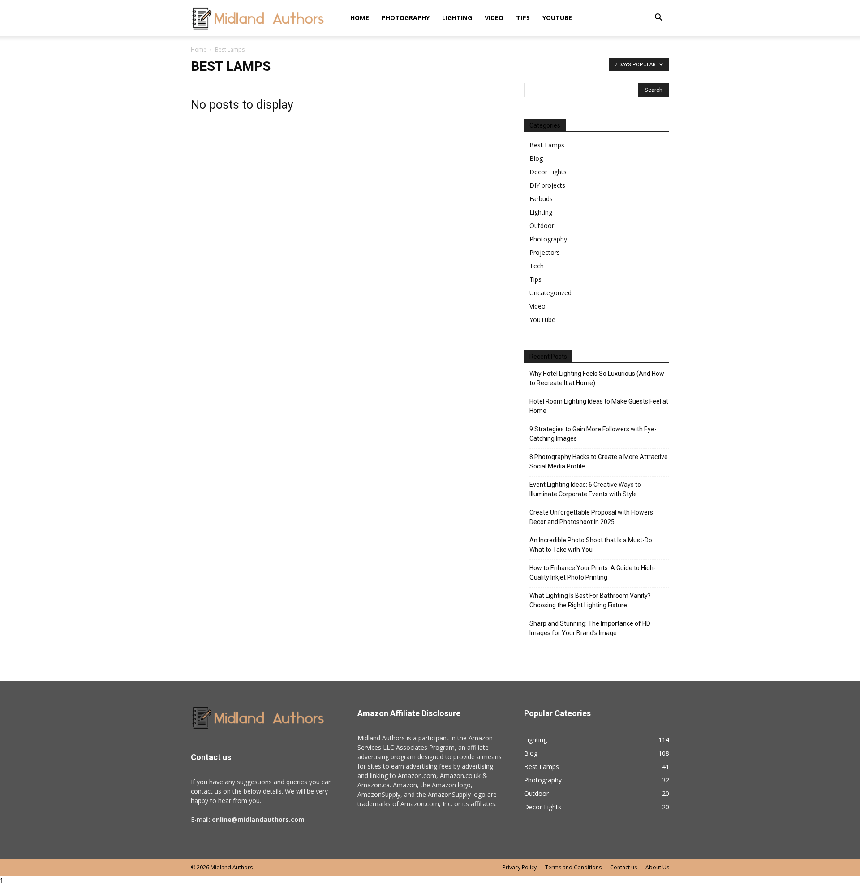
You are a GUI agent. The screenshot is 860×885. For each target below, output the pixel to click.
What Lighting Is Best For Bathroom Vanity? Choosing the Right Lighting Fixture (590, 600)
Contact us (623, 867)
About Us (657, 867)
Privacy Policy (520, 867)
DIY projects (547, 185)
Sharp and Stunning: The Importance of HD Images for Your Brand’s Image (589, 628)
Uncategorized (550, 292)
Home (359, 17)
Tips (523, 17)
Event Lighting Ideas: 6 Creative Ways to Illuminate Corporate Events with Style (585, 489)
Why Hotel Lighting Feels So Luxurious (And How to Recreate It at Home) (596, 378)
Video (494, 17)
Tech (536, 266)
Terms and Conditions (573, 867)
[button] (658, 18)
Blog (536, 158)
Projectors (544, 252)
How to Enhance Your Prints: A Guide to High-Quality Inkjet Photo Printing (592, 572)
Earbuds (541, 198)
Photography (406, 17)
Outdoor (541, 225)
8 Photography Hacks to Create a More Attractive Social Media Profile (598, 461)
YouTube (557, 17)
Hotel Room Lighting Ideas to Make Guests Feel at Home (598, 406)
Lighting (457, 17)
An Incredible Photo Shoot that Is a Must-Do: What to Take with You (591, 545)
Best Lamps (546, 145)
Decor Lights (548, 172)
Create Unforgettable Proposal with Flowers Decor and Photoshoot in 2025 (591, 517)
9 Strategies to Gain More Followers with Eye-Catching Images (593, 433)
